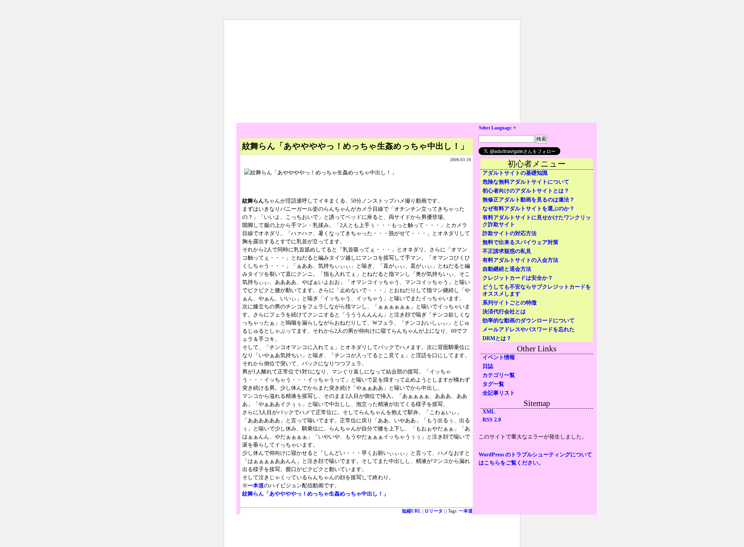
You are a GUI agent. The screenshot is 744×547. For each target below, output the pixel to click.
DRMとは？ (497, 338)
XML (488, 412)
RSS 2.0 (491, 420)
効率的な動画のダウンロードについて (528, 320)
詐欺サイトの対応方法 (509, 233)
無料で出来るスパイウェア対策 (520, 242)
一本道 (256, 486)
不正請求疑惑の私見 (506, 251)
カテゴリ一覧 (498, 375)
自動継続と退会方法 (506, 269)
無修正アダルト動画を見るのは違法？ (528, 200)
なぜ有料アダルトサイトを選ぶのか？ (528, 209)
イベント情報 (498, 357)
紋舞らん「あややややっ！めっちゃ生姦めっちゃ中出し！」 (315, 494)
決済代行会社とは (504, 312)
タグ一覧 (493, 384)
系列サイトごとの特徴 (509, 303)
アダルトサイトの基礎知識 (515, 173)
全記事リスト (498, 393)
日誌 (487, 366)
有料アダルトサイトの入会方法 (520, 260)
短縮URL (411, 511)
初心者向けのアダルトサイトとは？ (525, 191)
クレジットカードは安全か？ (517, 278)
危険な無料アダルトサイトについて (525, 182)
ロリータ (433, 511)
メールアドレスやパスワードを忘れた (528, 329)
